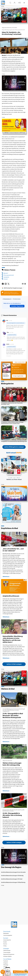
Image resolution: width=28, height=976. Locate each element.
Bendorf (6, 273)
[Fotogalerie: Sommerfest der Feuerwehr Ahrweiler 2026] (14, 394)
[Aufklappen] (26, 970)
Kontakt (5, 942)
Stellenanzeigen (6, 950)
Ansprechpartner (7, 940)
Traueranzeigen (6, 952)
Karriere (5, 943)
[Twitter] (8, 283)
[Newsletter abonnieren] (19, 3)
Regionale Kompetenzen (8, 954)
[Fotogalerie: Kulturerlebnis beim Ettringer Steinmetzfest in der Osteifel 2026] (14, 413)
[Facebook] (3, 283)
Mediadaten (6, 933)
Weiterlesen (6, 576)
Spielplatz (6, 277)
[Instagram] (6, 283)
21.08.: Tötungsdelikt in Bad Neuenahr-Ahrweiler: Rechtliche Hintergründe (13, 715)
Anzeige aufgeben (7, 956)
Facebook (5, 961)
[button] (2, 514)
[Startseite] (5, 2)
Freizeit (6, 279)
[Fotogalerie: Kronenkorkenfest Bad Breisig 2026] (14, 433)
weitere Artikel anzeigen (14, 664)
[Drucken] (25, 283)
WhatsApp (5, 964)
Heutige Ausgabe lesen (18, 376)
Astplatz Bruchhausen (11, 596)
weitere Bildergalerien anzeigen (14, 447)
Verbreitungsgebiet (7, 935)
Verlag (4, 945)
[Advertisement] (14, 901)
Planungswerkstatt (9, 275)
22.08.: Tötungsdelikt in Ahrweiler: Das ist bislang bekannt (12, 815)
